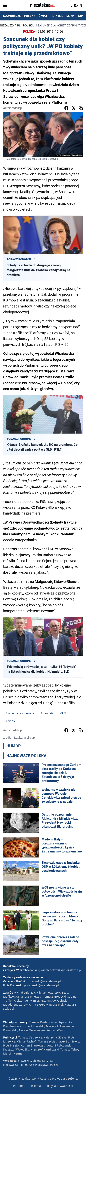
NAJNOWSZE (12, 15)
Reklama (35, 1086)
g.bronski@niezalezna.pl (44, 981)
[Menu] (5, 5)
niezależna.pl (10, 25)
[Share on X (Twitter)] (74, 108)
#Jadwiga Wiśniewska (20, 713)
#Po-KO (11, 720)
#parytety (47, 713)
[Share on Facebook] (66, 108)
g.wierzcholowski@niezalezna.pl (60, 970)
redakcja (17, 108)
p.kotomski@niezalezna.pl (41, 985)
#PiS (63, 713)
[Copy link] (81, 108)
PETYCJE (57, 15)
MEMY (70, 15)
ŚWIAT (43, 15)
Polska (28, 25)
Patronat (19, 1086)
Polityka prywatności (59, 1086)
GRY (81, 15)
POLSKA (29, 15)
